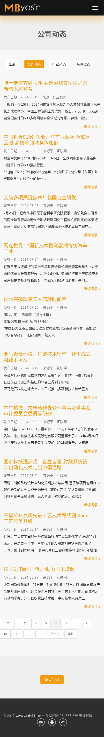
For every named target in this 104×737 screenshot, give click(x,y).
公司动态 (34, 64)
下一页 (55, 634)
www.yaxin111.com (30, 716)
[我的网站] (28, 10)
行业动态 (59, 64)
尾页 (71, 634)
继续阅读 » (92, 126)
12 (28, 634)
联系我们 (52, 680)
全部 (12, 64)
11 (17, 634)
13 (40, 634)
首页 (6, 623)
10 (5, 634)
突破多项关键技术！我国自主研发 (40, 197)
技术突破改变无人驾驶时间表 (35, 299)
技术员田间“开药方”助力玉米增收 (39, 569)
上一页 (22, 623)
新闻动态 (83, 64)
